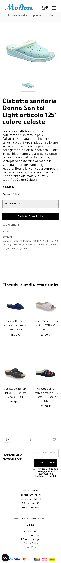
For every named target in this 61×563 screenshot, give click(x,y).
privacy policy (44, 472)
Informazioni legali (30, 540)
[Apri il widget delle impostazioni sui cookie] (5, 557)
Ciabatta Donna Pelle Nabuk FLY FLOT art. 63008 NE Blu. (15, 393)
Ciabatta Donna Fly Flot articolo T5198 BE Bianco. (46, 325)
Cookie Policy (30, 547)
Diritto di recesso (31, 536)
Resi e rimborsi (30, 532)
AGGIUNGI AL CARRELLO (30, 216)
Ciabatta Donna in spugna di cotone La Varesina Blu (15, 325)
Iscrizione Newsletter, (30, 15)
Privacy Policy (30, 544)
